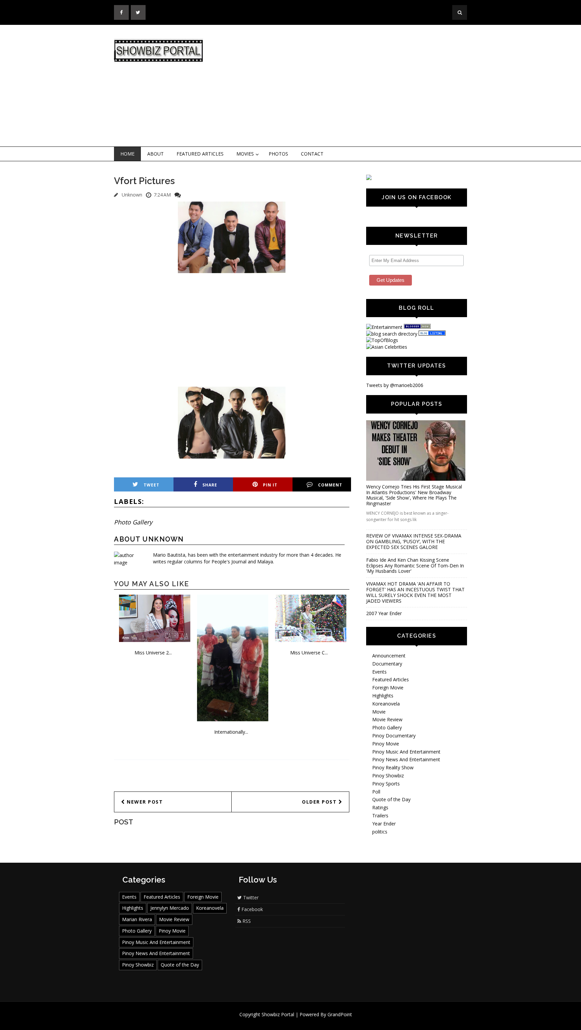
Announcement (388, 655)
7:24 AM (162, 194)
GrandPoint (339, 1014)
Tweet (151, 485)
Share (209, 485)
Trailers (380, 815)
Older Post (320, 802)
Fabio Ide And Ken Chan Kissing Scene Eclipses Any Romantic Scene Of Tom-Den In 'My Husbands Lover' (415, 565)
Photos (278, 154)
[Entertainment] (384, 327)
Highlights (382, 695)
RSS (246, 921)
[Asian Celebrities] (386, 347)
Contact (312, 154)
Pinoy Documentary (394, 735)
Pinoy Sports (386, 783)
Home (127, 154)
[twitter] (138, 12)
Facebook (251, 909)
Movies (245, 154)
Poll (376, 791)
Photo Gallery (133, 522)
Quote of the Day (391, 799)
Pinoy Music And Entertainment (406, 751)
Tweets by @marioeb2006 (394, 385)
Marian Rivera (137, 919)
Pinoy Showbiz (388, 775)
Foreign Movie (387, 687)
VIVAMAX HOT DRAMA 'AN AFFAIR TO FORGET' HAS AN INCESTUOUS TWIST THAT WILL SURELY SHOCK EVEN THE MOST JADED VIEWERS (415, 592)
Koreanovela (386, 703)
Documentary (387, 663)
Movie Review (387, 719)
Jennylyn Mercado (169, 908)
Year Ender (384, 823)
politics (379, 831)
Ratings (380, 807)
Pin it (270, 485)
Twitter (250, 897)
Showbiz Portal (278, 1014)
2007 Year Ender (384, 613)
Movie (379, 712)
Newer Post (144, 802)
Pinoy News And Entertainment (406, 759)
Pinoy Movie (385, 743)
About (155, 154)
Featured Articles (200, 154)
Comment (330, 485)
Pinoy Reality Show (393, 767)
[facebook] (121, 12)
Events (379, 672)
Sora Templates (310, 1021)
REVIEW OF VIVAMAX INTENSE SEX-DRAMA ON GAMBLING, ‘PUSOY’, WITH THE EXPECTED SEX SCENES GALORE (413, 541)
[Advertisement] (346, 86)
